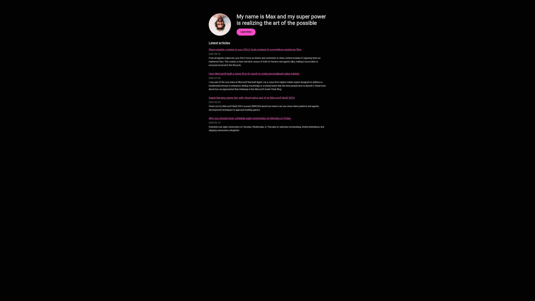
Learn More (246, 32)
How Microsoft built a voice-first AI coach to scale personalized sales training (254, 74)
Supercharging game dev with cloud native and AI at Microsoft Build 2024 (252, 98)
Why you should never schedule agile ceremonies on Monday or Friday (250, 118)
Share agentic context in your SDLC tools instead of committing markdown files (255, 50)
